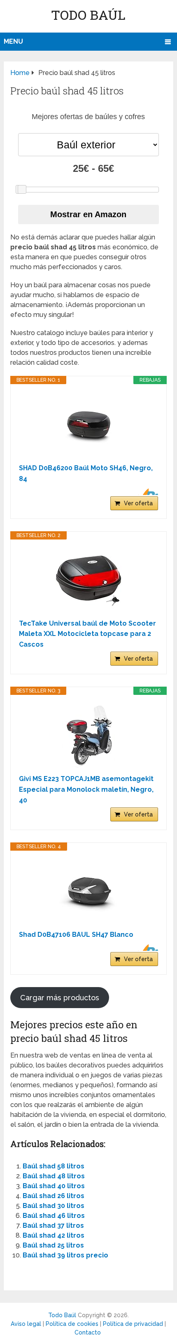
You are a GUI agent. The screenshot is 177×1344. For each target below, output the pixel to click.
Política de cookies (72, 1324)
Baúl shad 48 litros (54, 1176)
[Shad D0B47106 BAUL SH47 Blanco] (88, 890)
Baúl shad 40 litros (54, 1186)
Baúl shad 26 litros (53, 1196)
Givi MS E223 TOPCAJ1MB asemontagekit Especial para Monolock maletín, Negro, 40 (86, 789)
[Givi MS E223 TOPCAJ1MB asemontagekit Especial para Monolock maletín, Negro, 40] (88, 734)
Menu (13, 41)
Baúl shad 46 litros (54, 1216)
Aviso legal (26, 1324)
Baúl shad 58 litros (53, 1166)
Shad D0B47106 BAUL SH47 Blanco (76, 934)
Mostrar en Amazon (88, 214)
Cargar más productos (59, 997)
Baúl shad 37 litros (53, 1225)
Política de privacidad (133, 1324)
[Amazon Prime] (146, 491)
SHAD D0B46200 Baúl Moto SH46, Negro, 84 (86, 473)
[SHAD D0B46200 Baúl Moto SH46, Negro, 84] (88, 424)
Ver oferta (138, 503)
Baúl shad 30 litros (53, 1206)
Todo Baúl (88, 14)
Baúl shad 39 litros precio (65, 1255)
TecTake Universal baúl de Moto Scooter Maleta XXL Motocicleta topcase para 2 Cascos (87, 633)
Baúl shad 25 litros (53, 1245)
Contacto (88, 1332)
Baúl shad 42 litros (53, 1235)
